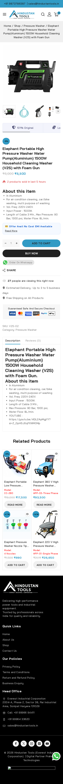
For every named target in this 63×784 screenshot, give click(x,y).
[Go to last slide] (5, 111)
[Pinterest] (39, 744)
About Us (8, 639)
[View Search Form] (43, 14)
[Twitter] (24, 744)
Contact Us (10, 650)
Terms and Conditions (16, 672)
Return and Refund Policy (19, 677)
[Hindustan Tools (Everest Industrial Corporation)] (21, 14)
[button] (9, 111)
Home (6, 634)
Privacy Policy (11, 666)
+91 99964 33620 (19, 719)
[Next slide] (58, 111)
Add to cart (41, 243)
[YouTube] (47, 744)
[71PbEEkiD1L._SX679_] (31, 74)
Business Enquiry (13, 683)
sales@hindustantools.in (23, 725)
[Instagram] (32, 744)
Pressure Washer (26, 329)
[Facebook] (16, 744)
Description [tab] (12, 340)
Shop (6, 645)
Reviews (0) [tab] (33, 340)
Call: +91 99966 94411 (21, 712)
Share (11, 270)
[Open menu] (5, 14)
